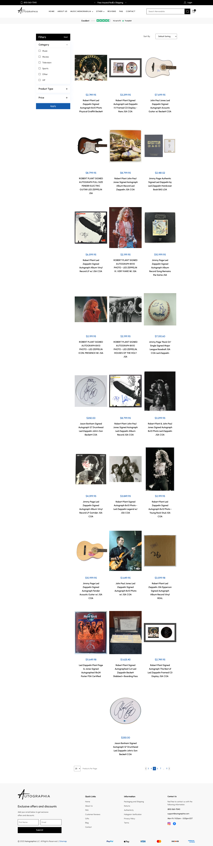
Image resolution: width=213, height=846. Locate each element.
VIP (43, 80)
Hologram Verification (133, 814)
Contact (130, 11)
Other (45, 74)
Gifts (87, 818)
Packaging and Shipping (134, 802)
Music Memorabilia (80, 11)
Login (189, 2)
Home (52, 11)
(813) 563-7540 (30, 2)
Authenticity (129, 810)
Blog (87, 823)
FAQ (121, 11)
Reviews (112, 11)
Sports (45, 68)
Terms (126, 823)
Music (45, 51)
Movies (45, 57)
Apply (53, 106)
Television (46, 62)
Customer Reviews (92, 814)
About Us (62, 11)
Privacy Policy (129, 818)
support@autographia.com (178, 814)
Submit (39, 830)
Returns (127, 806)
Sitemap (63, 841)
